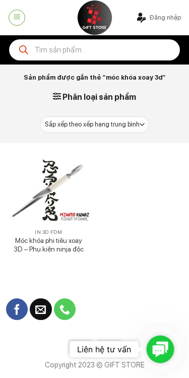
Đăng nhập (165, 17)
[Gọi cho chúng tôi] (65, 309)
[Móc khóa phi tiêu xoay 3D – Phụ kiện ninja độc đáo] (48, 190)
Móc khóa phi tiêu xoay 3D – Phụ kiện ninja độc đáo (49, 249)
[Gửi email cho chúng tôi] (40, 309)
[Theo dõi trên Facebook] (17, 309)
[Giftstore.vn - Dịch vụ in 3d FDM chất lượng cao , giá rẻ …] (95, 17)
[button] (160, 349)
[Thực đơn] (17, 18)
